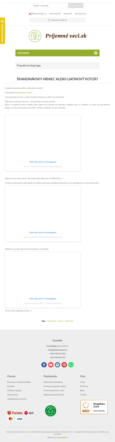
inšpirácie (69, 321)
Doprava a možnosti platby (19, 382)
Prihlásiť (68, 14)
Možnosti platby (14, 390)
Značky (83, 394)
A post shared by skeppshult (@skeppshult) (43, 166)
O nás (82, 382)
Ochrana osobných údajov (55, 386)
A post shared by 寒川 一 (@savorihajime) (42, 303)
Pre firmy (84, 386)
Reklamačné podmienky (54, 394)
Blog (82, 390)
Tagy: (43, 321)
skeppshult (51, 321)
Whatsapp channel (71, 364)
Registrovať (55, 14)
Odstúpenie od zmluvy (17, 399)
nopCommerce (62, 437)
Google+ (64, 364)
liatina (60, 321)
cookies (28, 432)
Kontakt (10, 386)
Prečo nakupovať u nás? (54, 390)
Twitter (57, 364)
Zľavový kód (12, 394)
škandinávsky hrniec (23, 92)
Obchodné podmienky (53, 382)
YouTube (50, 364)
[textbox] (50, 5)
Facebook (44, 364)
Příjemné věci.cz (39, 14)
